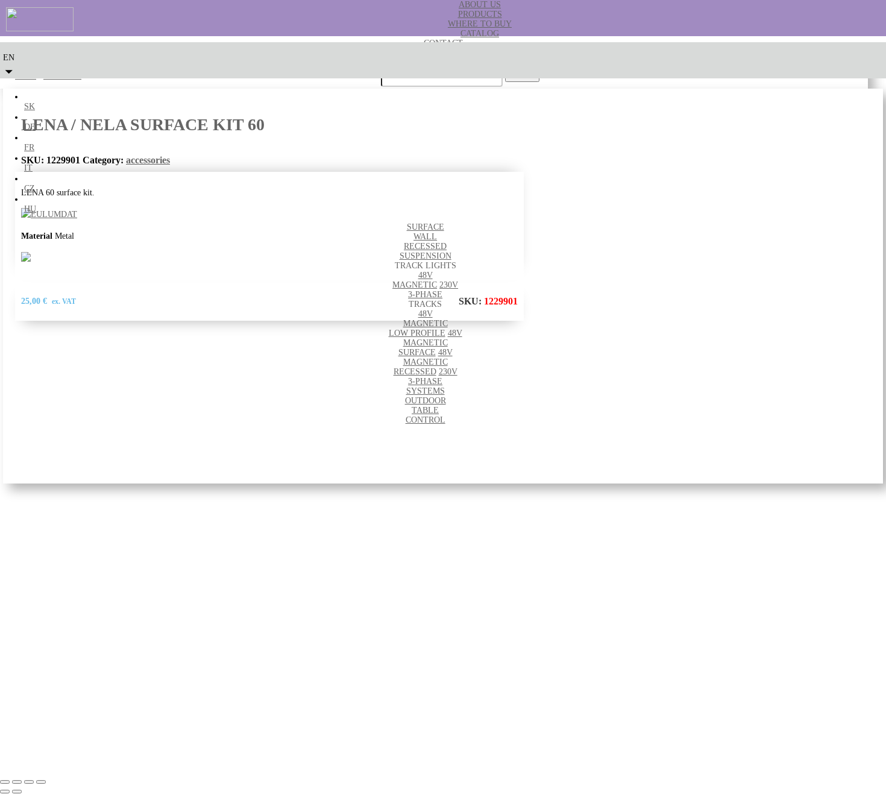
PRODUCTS (480, 14)
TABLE (425, 410)
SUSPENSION (425, 255)
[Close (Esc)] (41, 782)
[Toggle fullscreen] (17, 782)
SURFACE (425, 227)
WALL (425, 236)
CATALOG (479, 33)
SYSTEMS (425, 390)
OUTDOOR (425, 400)
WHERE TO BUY (480, 23)
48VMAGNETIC (414, 280)
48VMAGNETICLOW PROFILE (418, 323)
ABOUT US (480, 4)
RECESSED (425, 246)
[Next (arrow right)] (17, 791)
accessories (148, 160)
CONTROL (425, 419)
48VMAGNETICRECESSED (423, 362)
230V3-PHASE (433, 289)
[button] (8, 62)
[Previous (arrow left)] (5, 791)
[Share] (29, 782)
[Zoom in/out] (5, 782)
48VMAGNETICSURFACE (430, 343)
